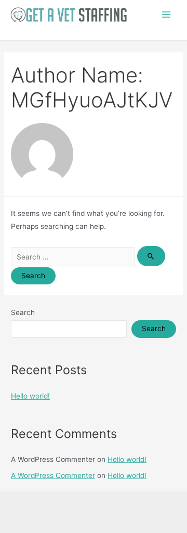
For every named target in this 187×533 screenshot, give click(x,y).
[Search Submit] (151, 256)
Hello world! (30, 396)
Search (23, 312)
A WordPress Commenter (53, 475)
